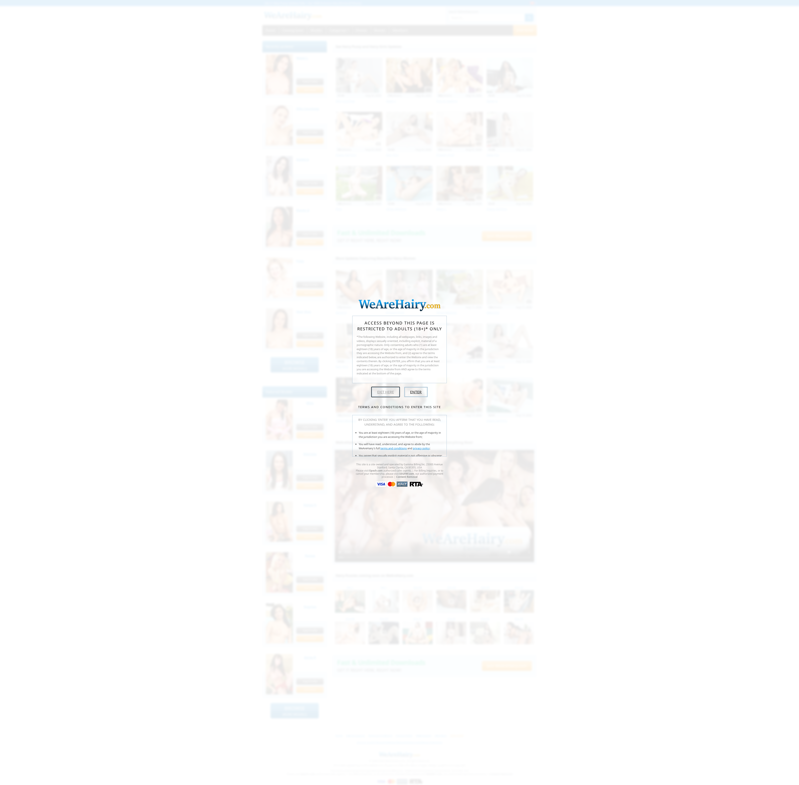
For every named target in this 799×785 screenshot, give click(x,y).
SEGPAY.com (406, 473)
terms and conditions (393, 448)
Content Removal (407, 476)
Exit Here (385, 392)
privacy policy (421, 448)
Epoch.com (376, 470)
